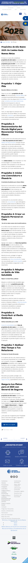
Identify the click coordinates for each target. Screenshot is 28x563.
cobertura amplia (22, 302)
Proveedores (10, 7)
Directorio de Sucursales (17, 495)
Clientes (22, 6)
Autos (15, 523)
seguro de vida (5, 379)
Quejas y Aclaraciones (21, 456)
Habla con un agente (10, 424)
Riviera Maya (22, 99)
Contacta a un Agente (22, 465)
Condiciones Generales (17, 481)
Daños (15, 524)
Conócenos (15, 6)
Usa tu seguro (6, 6)
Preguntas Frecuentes (6, 9)
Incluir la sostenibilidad (7, 325)
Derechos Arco (18, 493)
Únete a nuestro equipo (5, 504)
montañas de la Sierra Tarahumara (13, 101)
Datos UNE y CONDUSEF (17, 485)
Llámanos (7, 456)
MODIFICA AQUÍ (19, 2)
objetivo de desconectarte (8, 142)
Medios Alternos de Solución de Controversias (14, 526)
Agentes (18, 7)
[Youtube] (17, 477)
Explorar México (20, 95)
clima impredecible (15, 259)
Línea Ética (4, 488)
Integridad (4, 487)
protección (10, 115)
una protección (11, 202)
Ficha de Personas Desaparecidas (10, 518)
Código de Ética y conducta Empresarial (5, 492)
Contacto (3, 507)
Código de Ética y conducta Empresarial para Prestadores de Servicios (6, 498)
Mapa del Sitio (5, 516)
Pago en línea (23, 9)
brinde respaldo (17, 261)
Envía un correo (7, 465)
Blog (16, 9)
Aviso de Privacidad (6, 514)
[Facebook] (14, 477)
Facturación (4, 512)
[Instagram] (11, 477)
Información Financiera (17, 488)
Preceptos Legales (19, 491)
